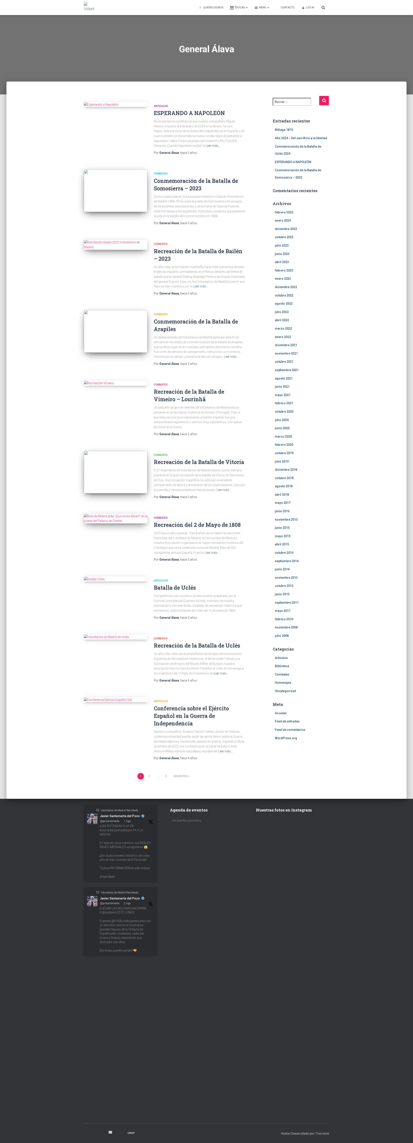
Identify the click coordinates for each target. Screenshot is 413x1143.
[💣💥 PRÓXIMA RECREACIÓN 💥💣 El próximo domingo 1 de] (311, 895)
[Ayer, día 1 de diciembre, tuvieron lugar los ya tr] (273, 937)
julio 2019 (282, 461)
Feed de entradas (287, 721)
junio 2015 (282, 527)
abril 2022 (282, 320)
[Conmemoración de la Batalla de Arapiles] (115, 331)
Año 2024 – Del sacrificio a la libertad (301, 138)
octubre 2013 (284, 586)
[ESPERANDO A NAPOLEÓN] (115, 104)
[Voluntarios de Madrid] (89, 7)
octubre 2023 (284, 237)
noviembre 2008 (286, 627)
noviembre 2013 (286, 577)
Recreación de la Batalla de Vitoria (199, 462)
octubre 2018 (284, 478)
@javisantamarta (109, 821)
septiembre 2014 (287, 561)
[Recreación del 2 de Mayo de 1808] (115, 518)
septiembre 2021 (287, 370)
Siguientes (181, 776)
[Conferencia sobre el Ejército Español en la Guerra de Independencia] (115, 699)
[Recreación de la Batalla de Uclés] (115, 637)
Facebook (87, 1133)
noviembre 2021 (286, 353)
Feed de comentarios (290, 729)
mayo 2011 (282, 610)
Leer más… (213, 145)
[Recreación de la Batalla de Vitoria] (115, 472)
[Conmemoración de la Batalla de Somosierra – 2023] (115, 191)
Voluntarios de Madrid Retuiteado (119, 810)
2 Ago (127, 903)
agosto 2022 (284, 303)
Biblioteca (282, 666)
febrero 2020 (284, 444)
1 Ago (127, 821)
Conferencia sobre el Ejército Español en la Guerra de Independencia (191, 716)
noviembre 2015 (286, 519)
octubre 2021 (284, 361)
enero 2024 (283, 220)
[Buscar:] (296, 104)
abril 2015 (282, 544)
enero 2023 (283, 278)
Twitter (102, 1133)
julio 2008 (282, 635)
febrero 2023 (284, 270)
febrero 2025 (284, 212)
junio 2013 (282, 594)
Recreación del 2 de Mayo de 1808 (197, 524)
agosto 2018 (284, 486)
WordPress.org (286, 738)
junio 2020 (282, 428)
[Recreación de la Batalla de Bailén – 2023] (115, 245)
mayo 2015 (282, 536)
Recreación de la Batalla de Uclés (197, 645)
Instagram (94, 1133)
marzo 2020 (283, 436)
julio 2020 (282, 420)
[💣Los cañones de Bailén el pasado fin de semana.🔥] (311, 1066)
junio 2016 (282, 511)
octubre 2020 (284, 411)
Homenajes (283, 682)
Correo (110, 1132)
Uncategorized (285, 691)
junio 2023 (282, 254)
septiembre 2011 (287, 602)
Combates (161, 173)
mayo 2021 (282, 395)
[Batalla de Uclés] (115, 579)
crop (131, 1133)
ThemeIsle (322, 1133)
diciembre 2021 (286, 345)
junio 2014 (282, 569)
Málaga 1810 (284, 129)
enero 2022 (283, 337)
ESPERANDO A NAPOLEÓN (189, 113)
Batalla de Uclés (175, 587)
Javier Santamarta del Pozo (120, 816)
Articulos (161, 106)
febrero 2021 (284, 403)
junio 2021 (282, 386)
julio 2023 (282, 245)
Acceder (281, 713)
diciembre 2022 (286, 287)
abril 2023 (282, 262)
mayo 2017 (282, 502)
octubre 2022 (284, 295)
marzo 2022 (283, 328)
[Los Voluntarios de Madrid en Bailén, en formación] (273, 1083)
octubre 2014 (284, 552)
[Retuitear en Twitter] (97, 810)
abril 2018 (282, 494)
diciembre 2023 (286, 229)
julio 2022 (282, 312)
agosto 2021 (284, 378)
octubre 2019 (284, 453)
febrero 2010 (284, 619)
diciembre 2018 (286, 469)
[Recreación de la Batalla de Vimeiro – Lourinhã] (115, 383)
